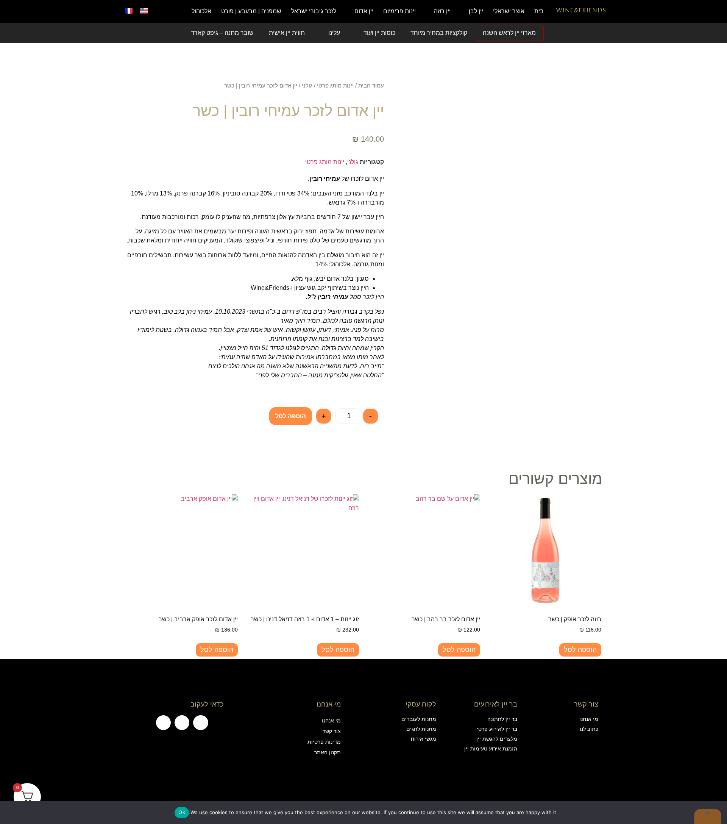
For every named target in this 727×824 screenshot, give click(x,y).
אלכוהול (201, 11)
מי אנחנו (331, 721)
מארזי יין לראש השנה (509, 33)
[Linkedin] (163, 722)
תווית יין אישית (287, 33)
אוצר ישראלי (508, 11)
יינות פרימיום (399, 11)
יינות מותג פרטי (335, 86)
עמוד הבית (371, 86)
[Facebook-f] (200, 722)
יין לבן (476, 11)
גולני (307, 86)
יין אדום (363, 11)
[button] (165, 11)
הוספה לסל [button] (580, 650)
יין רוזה (442, 11)
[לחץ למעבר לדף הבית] (581, 11)
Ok (181, 812)
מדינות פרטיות (323, 742)
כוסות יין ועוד (379, 33)
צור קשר (331, 731)
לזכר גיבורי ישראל (313, 11)
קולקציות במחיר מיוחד (438, 33)
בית (539, 11)
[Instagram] (182, 722)
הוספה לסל (290, 416)
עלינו (334, 33)
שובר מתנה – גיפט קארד (222, 33)
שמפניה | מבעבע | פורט (251, 11)
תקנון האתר (327, 752)
